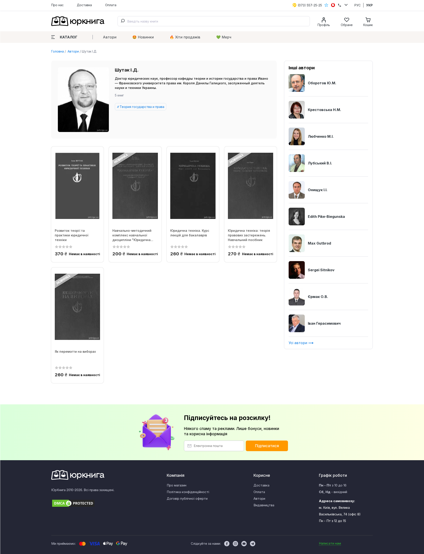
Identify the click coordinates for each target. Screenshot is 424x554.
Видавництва (264, 505)
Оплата (110, 5)
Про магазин (176, 485)
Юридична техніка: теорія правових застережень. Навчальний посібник (249, 235)
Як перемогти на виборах (75, 351)
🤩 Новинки (143, 37)
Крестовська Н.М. (324, 109)
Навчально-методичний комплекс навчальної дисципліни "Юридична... (132, 235)
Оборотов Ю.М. (322, 83)
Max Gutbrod (319, 243)
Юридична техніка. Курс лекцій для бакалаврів (189, 233)
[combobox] (213, 21)
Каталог (68, 37)
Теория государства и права (142, 107)
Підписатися (267, 446)
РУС (357, 5)
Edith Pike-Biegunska (326, 216)
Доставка (84, 5)
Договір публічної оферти (187, 498)
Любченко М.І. (321, 136)
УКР (369, 5)
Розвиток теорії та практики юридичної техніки (71, 235)
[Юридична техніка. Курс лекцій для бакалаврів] (193, 186)
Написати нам (330, 543)
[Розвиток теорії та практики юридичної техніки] (77, 186)
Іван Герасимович (324, 323)
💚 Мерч (223, 37)
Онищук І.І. (317, 190)
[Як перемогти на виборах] (77, 307)
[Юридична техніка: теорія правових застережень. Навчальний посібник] (250, 186)
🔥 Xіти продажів (185, 37)
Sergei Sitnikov (321, 270)
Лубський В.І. (320, 163)
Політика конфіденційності (188, 492)
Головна (57, 51)
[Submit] (122, 21)
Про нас (57, 5)
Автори (109, 37)
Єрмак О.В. (318, 296)
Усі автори (298, 343)
